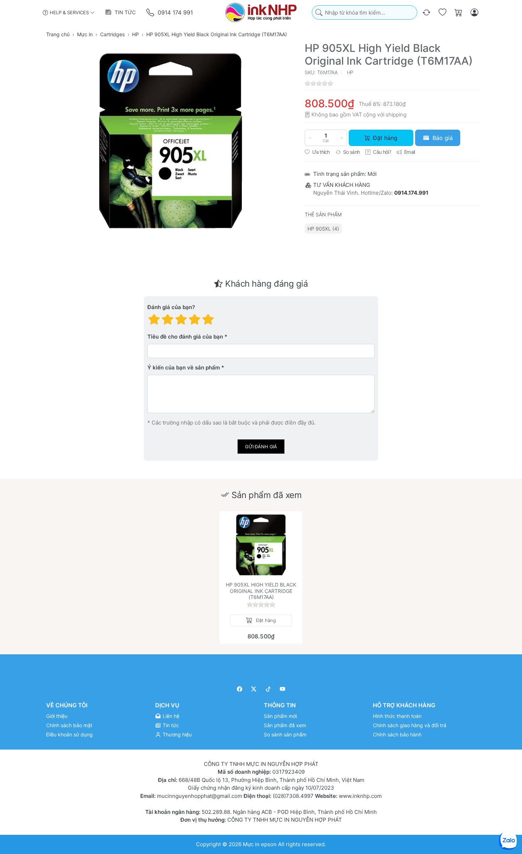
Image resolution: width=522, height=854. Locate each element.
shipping (396, 114)
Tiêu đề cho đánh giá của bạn (185, 337)
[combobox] (364, 12)
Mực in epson (260, 844)
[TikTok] (268, 689)
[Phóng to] (170, 141)
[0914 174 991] (150, 12)
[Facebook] (239, 689)
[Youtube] (283, 689)
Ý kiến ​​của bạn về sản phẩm (183, 367)
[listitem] (170, 141)
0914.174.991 (411, 192)
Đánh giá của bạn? (171, 307)
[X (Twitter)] (254, 689)
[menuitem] (323, 228)
